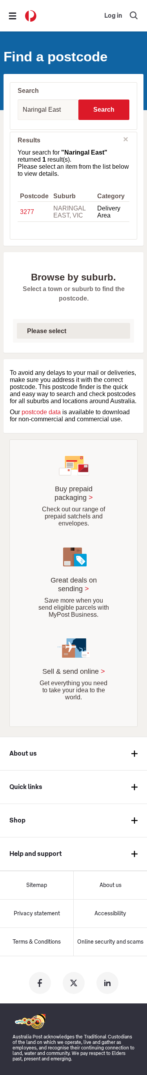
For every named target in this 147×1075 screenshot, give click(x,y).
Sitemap (36, 885)
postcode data (41, 412)
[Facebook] (40, 983)
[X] (74, 983)
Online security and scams (110, 942)
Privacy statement (37, 913)
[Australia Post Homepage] (30, 16)
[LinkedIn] (107, 983)
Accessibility (110, 913)
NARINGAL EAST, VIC (69, 212)
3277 (27, 211)
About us (111, 885)
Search (103, 109)
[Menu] (12, 16)
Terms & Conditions (37, 942)
